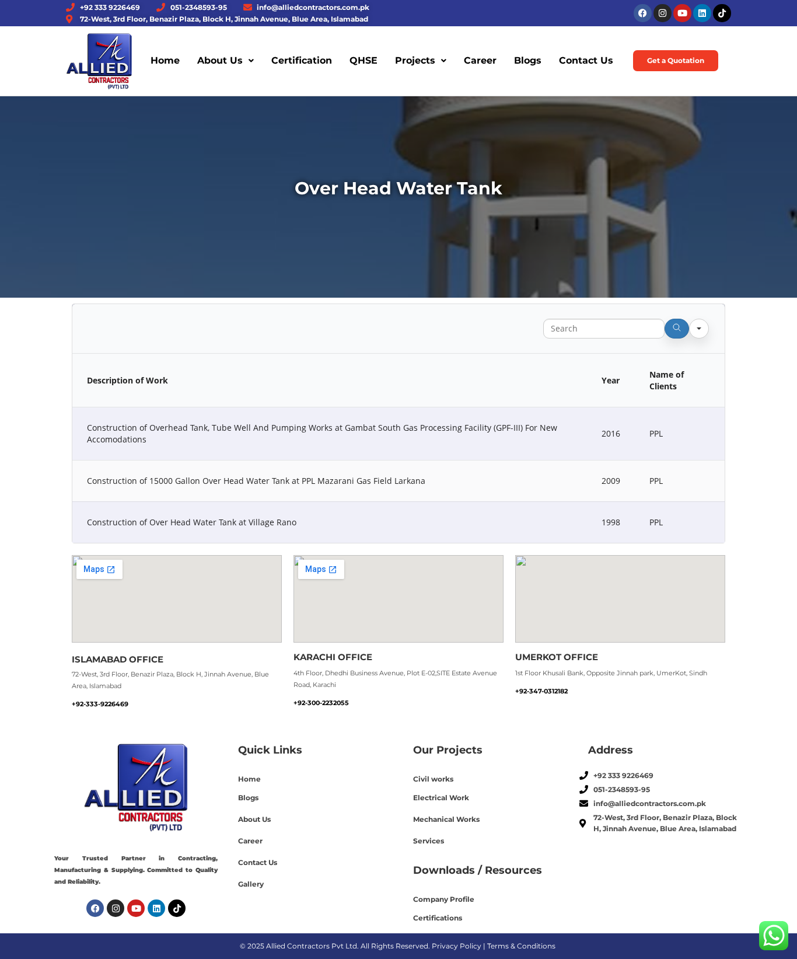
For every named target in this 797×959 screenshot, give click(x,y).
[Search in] (699, 329)
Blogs (527, 60)
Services (428, 840)
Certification (301, 60)
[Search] (677, 329)
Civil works (433, 779)
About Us (220, 60)
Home (165, 60)
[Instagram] (662, 13)
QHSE (363, 60)
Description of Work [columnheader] (127, 380)
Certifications (437, 917)
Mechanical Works (446, 819)
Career (480, 60)
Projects (415, 60)
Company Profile (443, 899)
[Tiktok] (722, 13)
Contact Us (586, 60)
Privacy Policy (456, 945)
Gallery (251, 884)
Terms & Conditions (521, 945)
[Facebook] (643, 13)
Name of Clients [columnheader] (666, 380)
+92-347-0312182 (541, 691)
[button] (225, 60)
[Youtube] (682, 13)
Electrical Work (441, 797)
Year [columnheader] (611, 380)
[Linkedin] (702, 13)
